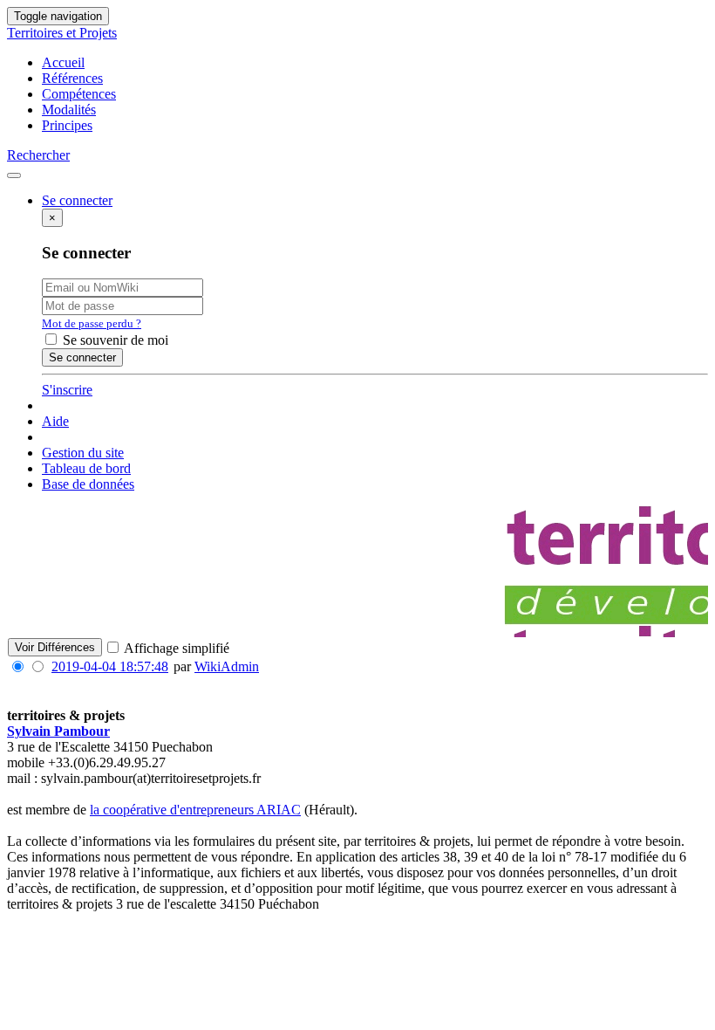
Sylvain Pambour (58, 731)
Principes (67, 125)
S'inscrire (67, 389)
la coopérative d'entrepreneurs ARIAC (195, 809)
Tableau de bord (86, 468)
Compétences (79, 93)
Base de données (88, 484)
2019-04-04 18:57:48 (109, 666)
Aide (55, 421)
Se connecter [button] (77, 200)
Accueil (63, 62)
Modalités (69, 109)
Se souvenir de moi (113, 340)
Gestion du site (83, 452)
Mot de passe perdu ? (91, 323)
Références (72, 78)
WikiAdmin (226, 666)
